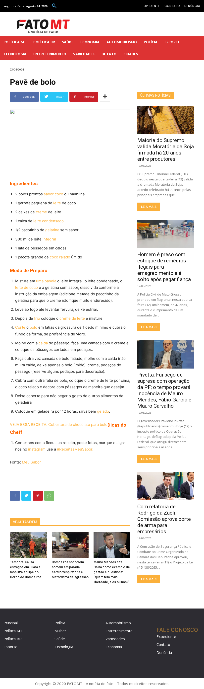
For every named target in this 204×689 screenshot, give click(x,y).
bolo (33, 327)
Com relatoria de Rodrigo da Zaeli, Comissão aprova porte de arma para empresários (164, 519)
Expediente (166, 636)
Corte (20, 327)
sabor (49, 194)
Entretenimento (119, 630)
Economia (113, 646)
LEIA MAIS (148, 207)
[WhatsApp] (49, 496)
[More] (105, 97)
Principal (10, 622)
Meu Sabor (31, 462)
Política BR (12, 638)
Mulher (60, 630)
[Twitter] (26, 496)
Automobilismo (118, 622)
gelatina (52, 230)
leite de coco (26, 287)
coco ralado (60, 257)
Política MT (12, 630)
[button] (54, 6)
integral (49, 239)
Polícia (59, 622)
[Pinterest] (38, 496)
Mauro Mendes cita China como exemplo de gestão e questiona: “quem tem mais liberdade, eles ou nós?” (112, 572)
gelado (103, 411)
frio (37, 318)
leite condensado (48, 221)
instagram (37, 449)
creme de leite (72, 318)
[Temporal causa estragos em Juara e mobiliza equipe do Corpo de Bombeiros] (28, 545)
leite (57, 203)
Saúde (59, 638)
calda (43, 343)
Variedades (115, 638)
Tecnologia (63, 646)
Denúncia (164, 652)
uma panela (46, 281)
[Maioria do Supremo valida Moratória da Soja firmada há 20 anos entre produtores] (165, 120)
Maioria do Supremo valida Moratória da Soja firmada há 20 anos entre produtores (165, 149)
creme (41, 212)
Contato (163, 644)
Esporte (10, 646)
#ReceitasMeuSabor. (75, 449)
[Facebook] (15, 496)
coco (59, 194)
